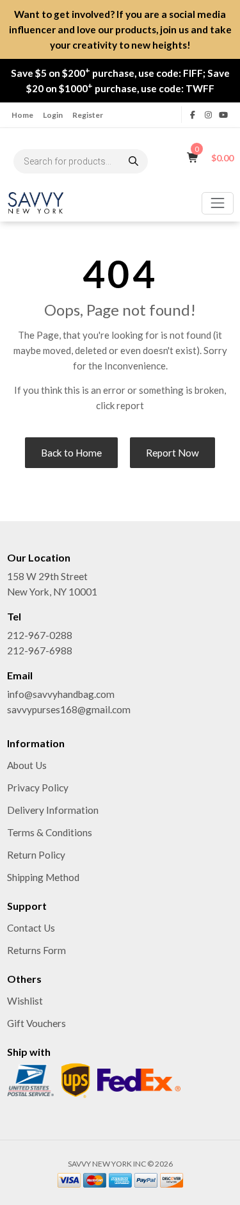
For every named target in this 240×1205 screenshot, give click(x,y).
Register (87, 115)
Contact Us (31, 928)
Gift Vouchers (36, 1023)
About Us (27, 765)
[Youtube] (223, 115)
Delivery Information (53, 810)
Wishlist (25, 1001)
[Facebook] (193, 115)
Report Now (172, 452)
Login (53, 115)
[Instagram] (208, 115)
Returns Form (36, 950)
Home (22, 115)
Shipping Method (43, 877)
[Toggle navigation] (217, 203)
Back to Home (71, 452)
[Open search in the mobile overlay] (80, 161)
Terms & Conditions (49, 832)
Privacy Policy (37, 787)
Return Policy (36, 855)
